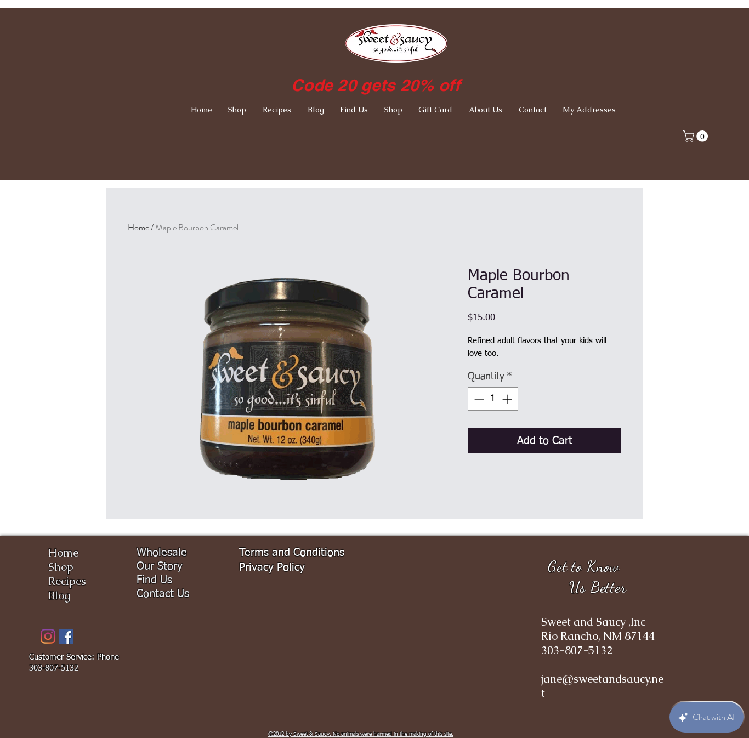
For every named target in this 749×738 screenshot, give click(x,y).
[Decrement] (477, 399)
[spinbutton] (493, 399)
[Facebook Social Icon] (66, 636)
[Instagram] (48, 636)
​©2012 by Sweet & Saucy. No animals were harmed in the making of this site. (360, 734)
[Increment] (508, 399)
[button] (697, 136)
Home (138, 227)
